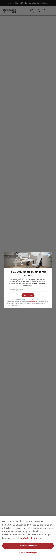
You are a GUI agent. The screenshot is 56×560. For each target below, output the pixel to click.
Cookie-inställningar (28, 552)
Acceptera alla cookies (28, 545)
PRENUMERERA (28, 295)
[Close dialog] (48, 254)
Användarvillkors (28, 538)
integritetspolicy (33, 302)
